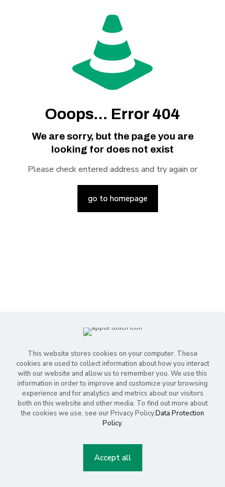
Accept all (112, 458)
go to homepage (118, 198)
